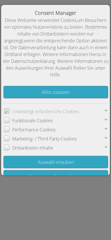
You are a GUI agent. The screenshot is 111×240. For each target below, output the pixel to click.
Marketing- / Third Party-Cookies (44, 139)
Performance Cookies (34, 130)
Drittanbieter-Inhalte (32, 148)
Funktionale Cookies (32, 120)
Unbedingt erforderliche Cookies (45, 111)
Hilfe (55, 75)
